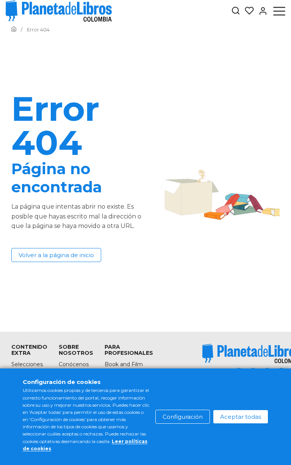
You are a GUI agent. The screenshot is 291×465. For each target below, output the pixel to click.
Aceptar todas (240, 416)
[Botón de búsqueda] (235, 11)
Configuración (183, 416)
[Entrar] (261, 11)
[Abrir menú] (279, 11)
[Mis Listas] (247, 11)
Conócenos (74, 364)
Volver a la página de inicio (56, 255)
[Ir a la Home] (13, 30)
